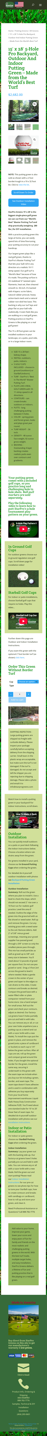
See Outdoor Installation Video (23, 203)
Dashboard (28, 1426)
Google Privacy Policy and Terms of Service (23, 1430)
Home (10, 31)
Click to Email (23, 1375)
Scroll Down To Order (23, 192)
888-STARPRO (24, 1398)
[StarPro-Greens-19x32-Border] (23, 724)
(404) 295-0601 (23, 1414)
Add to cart (17, 699)
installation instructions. (19, 1123)
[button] (34, 104)
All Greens (34, 31)
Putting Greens (21, 31)
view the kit (24, 184)
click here (20, 657)
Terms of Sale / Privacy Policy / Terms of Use (22, 1424)
